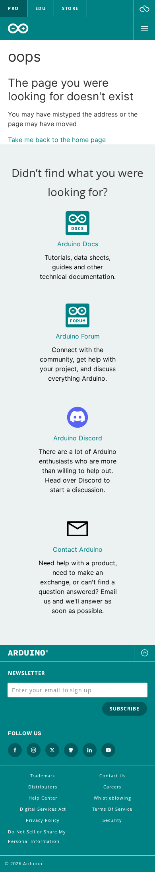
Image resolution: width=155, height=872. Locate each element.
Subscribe (125, 708)
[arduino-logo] (18, 28)
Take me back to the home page (57, 140)
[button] (144, 8)
